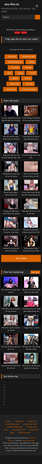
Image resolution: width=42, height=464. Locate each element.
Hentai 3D (19, 421)
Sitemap (11, 440)
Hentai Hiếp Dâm (12, 424)
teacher (27, 78)
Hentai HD (12, 56)
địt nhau (29, 67)
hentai (20, 73)
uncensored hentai (29, 89)
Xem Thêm (21, 258)
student (15, 78)
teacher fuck (14, 84)
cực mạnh (15, 67)
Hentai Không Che (15, 62)
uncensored (11, 89)
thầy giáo (29, 84)
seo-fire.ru (11, 4)
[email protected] (28, 440)
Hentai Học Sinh (29, 56)
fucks (9, 73)
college (31, 62)
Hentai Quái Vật (18, 430)
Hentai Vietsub (24, 433)
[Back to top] (35, 457)
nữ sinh (32, 73)
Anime (8, 421)
